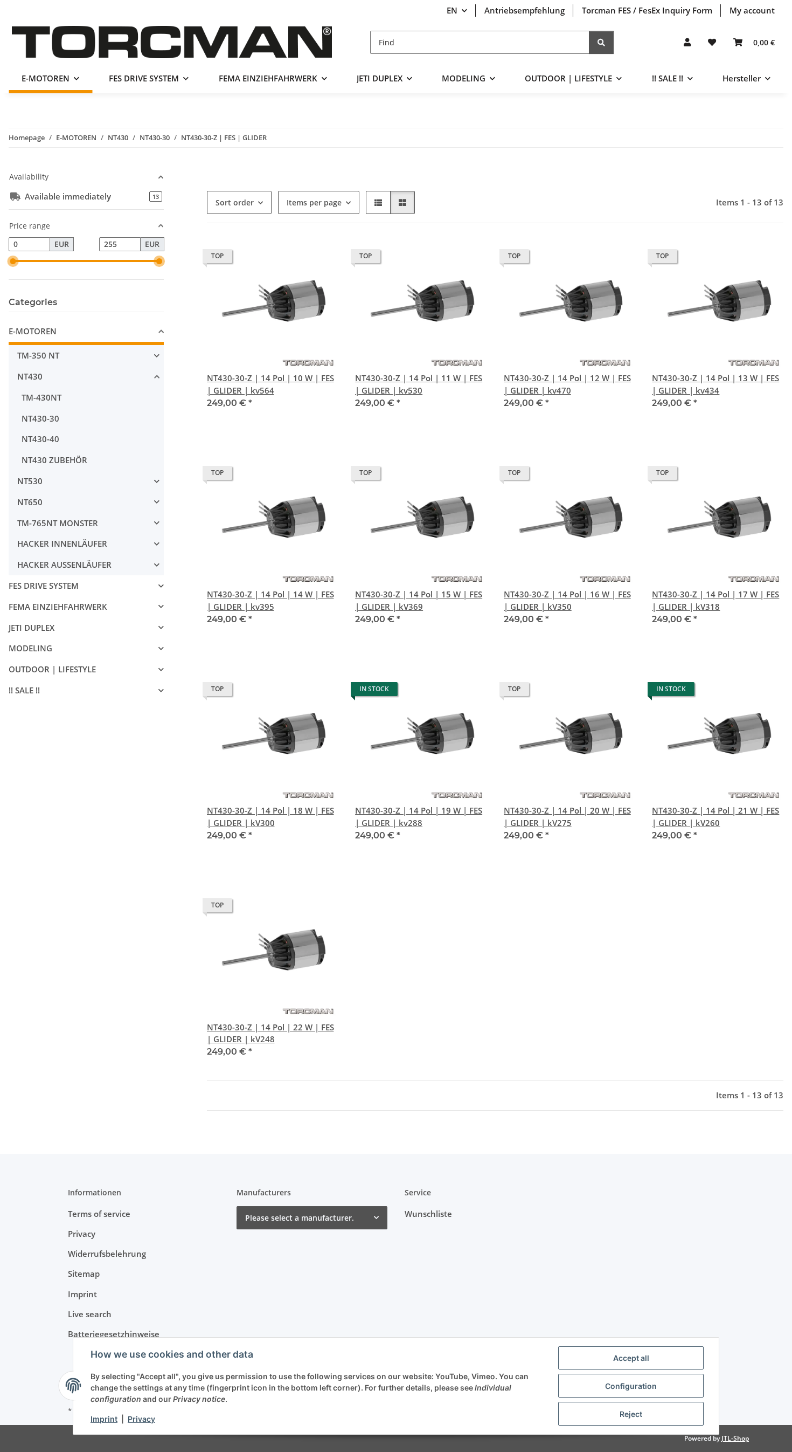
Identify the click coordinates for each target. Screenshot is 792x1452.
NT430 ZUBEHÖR (54, 460)
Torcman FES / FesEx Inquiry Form (647, 10)
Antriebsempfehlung (524, 10)
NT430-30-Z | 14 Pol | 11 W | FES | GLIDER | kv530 (418, 384)
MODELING (30, 648)
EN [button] (452, 10)
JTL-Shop (735, 1438)
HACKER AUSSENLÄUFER (64, 564)
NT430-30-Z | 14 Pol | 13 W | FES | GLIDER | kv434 (715, 384)
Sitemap (84, 1273)
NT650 (30, 502)
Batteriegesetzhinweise (113, 1334)
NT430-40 (40, 438)
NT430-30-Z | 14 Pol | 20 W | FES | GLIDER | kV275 (567, 816)
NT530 (30, 481)
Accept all (631, 1357)
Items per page (314, 202)
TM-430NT (41, 397)
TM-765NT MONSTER (57, 523)
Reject (631, 1414)
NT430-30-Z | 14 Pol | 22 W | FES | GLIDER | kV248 (270, 1033)
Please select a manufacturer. (299, 1218)
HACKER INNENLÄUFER (62, 543)
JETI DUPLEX (31, 627)
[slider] (13, 261)
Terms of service (99, 1213)
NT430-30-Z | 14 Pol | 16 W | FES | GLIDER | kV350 (567, 600)
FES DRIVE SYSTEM (44, 585)
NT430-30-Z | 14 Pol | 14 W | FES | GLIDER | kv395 (270, 600)
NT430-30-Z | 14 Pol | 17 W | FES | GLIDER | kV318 (715, 600)
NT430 (30, 376)
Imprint (104, 1418)
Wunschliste (428, 1213)
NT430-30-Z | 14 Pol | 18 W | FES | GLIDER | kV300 (270, 816)
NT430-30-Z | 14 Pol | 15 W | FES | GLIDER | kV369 (418, 600)
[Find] (601, 42)
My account (752, 10)
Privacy (141, 1418)
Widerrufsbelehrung (107, 1253)
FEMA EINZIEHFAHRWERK (58, 606)
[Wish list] (712, 42)
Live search (90, 1314)
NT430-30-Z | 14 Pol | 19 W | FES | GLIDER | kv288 (418, 816)
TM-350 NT (38, 355)
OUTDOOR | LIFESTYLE (52, 669)
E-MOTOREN (33, 331)
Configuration (631, 1386)
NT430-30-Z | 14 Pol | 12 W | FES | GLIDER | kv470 (567, 384)
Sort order (235, 202)
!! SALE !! (24, 690)
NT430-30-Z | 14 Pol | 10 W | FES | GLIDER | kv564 (270, 384)
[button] (687, 42)
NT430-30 (40, 418)
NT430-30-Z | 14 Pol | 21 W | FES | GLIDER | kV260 (715, 816)
